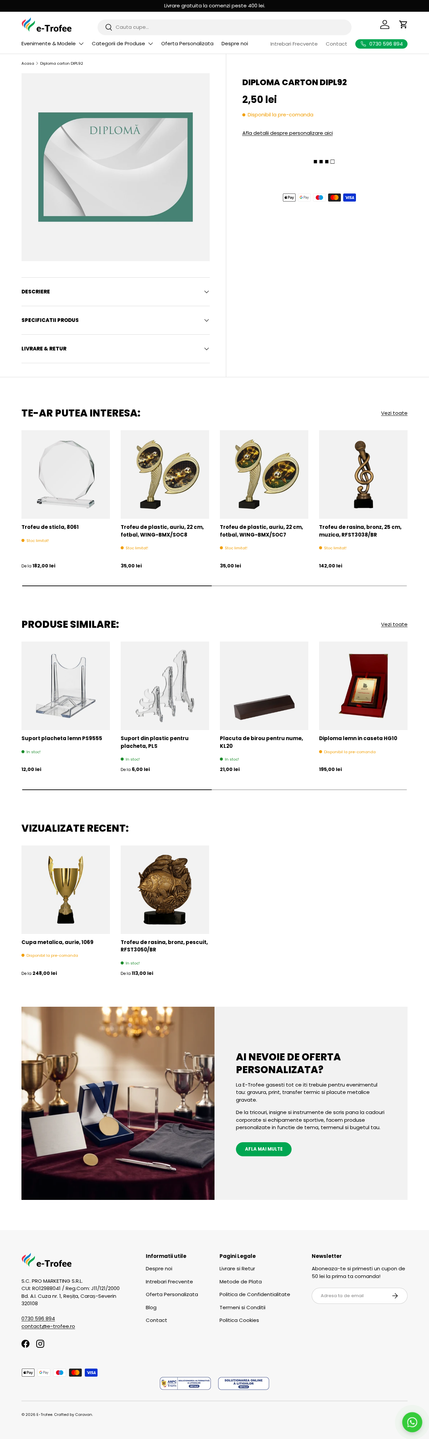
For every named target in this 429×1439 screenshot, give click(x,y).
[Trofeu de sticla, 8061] (65, 474)
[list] (115, 167)
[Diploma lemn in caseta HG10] (363, 686)
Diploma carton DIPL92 (61, 63)
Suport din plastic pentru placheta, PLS (155, 742)
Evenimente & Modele (48, 43)
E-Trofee (44, 1414)
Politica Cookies (239, 1320)
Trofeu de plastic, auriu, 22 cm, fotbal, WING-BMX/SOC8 (162, 530)
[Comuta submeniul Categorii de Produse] (150, 44)
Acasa (27, 63)
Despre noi (235, 43)
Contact (336, 43)
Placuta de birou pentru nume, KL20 (261, 742)
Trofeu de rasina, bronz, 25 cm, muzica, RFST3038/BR (360, 530)
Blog (151, 1307)
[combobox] (225, 27)
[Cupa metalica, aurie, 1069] (65, 889)
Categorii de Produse (118, 43)
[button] (403, 24)
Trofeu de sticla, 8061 (50, 527)
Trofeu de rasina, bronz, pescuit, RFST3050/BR (164, 946)
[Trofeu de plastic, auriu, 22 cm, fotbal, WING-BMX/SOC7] (264, 474)
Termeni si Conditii (242, 1307)
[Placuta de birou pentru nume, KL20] (264, 686)
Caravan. (84, 1414)
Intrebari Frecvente (294, 43)
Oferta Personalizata (187, 43)
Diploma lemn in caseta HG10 (358, 738)
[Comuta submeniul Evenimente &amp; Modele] (81, 44)
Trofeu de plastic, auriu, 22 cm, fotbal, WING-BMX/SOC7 (261, 530)
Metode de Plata (241, 1281)
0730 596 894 (38, 1318)
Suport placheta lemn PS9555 (61, 738)
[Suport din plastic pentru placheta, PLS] (165, 686)
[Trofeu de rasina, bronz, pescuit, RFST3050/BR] (165, 889)
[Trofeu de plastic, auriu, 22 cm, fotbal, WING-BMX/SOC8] (165, 474)
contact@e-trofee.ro (48, 1326)
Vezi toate (394, 413)
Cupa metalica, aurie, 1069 (57, 942)
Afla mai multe (264, 1149)
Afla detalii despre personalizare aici (287, 132)
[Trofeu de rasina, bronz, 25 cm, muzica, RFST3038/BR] (363, 474)
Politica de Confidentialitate (255, 1294)
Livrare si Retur (237, 1268)
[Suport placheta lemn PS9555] (65, 686)
